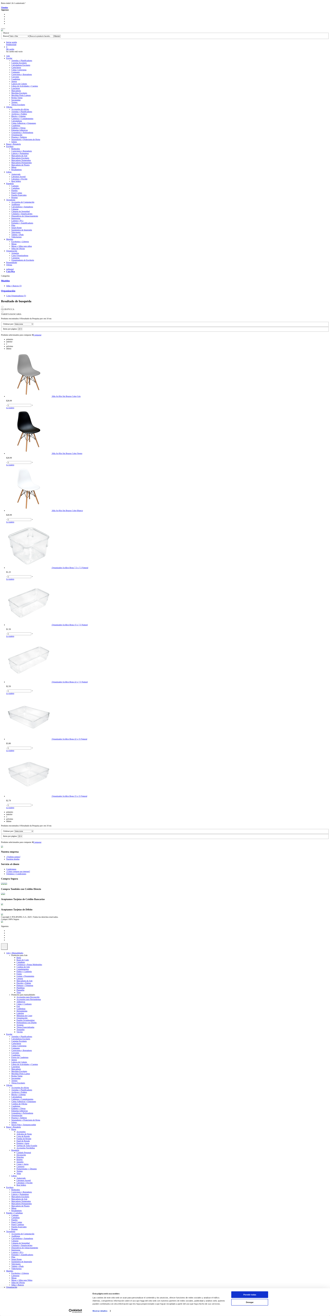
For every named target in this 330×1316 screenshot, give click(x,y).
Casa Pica (10, 271)
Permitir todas (249, 1295)
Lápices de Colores (19, 84)
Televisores (15, 232)
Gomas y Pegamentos (25, 976)
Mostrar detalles (100, 1311)
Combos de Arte (23, 967)
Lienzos (19, 978)
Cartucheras (16, 67)
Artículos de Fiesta (24, 1134)
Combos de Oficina (19, 1104)
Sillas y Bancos (17, 1285)
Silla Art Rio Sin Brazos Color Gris (66, 396)
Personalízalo (11, 262)
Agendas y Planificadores (21, 60)
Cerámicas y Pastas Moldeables (29, 964)
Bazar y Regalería (13, 144)
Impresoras (15, 218)
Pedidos (9, 44)
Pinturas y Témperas (24, 985)
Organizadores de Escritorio (22, 260)
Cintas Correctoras (18, 70)
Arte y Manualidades (14, 953)
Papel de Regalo (23, 1141)
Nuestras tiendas (12, 859)
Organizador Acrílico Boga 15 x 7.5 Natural (70, 625)
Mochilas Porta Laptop (20, 1074)
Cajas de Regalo (23, 1136)
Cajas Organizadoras (19, 255)
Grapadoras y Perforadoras (22, 132)
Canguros (20, 1166)
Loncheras (15, 88)
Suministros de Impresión (21, 230)
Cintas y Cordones (24, 1004)
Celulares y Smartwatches (21, 214)
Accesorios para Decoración (27, 997)
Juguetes (19, 1162)
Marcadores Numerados (21, 160)
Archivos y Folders (19, 114)
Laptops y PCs (17, 221)
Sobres (14, 142)
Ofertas (9, 265)
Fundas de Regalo (23, 1139)
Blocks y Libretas (18, 116)
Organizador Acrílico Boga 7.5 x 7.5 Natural (70, 568)
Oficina (9, 107)
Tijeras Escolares (18, 105)
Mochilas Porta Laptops (21, 95)
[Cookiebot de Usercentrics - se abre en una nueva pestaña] (75, 1311)
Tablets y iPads (17, 235)
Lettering (20, 1013)
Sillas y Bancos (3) (14, 286)
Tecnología (10, 200)
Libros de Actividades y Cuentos (24, 86)
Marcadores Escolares (20, 158)
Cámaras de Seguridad (20, 211)
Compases (15, 72)
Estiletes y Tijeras (18, 128)
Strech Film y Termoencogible (23, 1125)
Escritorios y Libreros (20, 241)
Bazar (13, 1129)
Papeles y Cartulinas (14, 1213)
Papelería (10, 183)
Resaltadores (16, 170)
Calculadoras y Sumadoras (22, 207)
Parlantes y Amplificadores (22, 223)
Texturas (19, 1025)
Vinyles (19, 1032)
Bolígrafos (15, 149)
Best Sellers (16, 181)
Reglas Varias (16, 98)
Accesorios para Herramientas (28, 999)
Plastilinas (20, 988)
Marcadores (16, 91)
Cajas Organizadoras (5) (16, 296)
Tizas (18, 992)
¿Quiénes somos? (13, 857)
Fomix (19, 974)
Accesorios (21, 1132)
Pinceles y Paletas (23, 983)
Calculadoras (16, 121)
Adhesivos (20, 1002)
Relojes (19, 1159)
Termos (14, 102)
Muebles (9, 239)
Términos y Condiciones (16, 874)
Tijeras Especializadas (25, 1027)
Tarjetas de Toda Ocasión (26, 1146)
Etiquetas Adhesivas (19, 130)
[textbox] (41, 36)
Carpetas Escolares (19, 63)
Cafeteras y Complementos (22, 118)
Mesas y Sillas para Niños (21, 1280)
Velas (18, 1173)
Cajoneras (15, 258)
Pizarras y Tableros (19, 137)
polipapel (10, 269)
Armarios (15, 253)
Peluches (20, 1157)
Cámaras (14, 209)
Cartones (15, 186)
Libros (8, 172)
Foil (18, 1006)
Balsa (18, 958)
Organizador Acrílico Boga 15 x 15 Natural (69, 796)
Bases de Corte (22, 960)
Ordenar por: (8, 324)
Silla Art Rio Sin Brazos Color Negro (67, 453)
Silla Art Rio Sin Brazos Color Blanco (67, 510)
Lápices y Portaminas (20, 153)
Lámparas (15, 1275)
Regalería (15, 1150)
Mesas (13, 244)
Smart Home (16, 228)
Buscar (6, 36)
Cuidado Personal (23, 1152)
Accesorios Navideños (25, 1148)
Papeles (14, 190)
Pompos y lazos (22, 1143)
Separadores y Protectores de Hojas (25, 139)
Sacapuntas (15, 100)
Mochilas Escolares (19, 93)
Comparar (37, 335)
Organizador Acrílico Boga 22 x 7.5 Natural (70, 682)
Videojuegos (16, 237)
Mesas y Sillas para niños (21, 246)
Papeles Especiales (19, 195)
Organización (16, 135)
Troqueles (20, 1029)
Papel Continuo (17, 1224)
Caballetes (20, 962)
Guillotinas (20, 1009)
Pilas (13, 225)
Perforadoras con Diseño (26, 1022)
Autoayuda (15, 174)
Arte (8, 56)
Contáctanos (11, 869)
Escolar (9, 58)
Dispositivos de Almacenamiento (24, 216)
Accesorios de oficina (20, 109)
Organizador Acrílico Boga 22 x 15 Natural (69, 739)
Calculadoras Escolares (20, 65)
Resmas (14, 197)
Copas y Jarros (22, 1164)
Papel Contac (16, 193)
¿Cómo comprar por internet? (18, 871)
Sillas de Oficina (18, 248)
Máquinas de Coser (24, 1016)
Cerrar (4, 948)
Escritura (9, 146)
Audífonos (15, 204)
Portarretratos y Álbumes (26, 1169)
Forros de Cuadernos (19, 1057)
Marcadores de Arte (19, 156)
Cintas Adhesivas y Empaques (23, 123)
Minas (13, 167)
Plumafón (20, 990)
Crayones (15, 77)
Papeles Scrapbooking (25, 1020)
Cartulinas (15, 188)
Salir (14, 44)
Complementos (22, 969)
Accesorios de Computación (22, 202)
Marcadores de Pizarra (20, 165)
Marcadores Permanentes (21, 163)
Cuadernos (15, 79)
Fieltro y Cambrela (24, 971)
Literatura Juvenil (18, 176)
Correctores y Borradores (21, 74)
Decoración (21, 1155)
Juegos (14, 81)
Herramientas (21, 1011)
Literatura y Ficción (19, 179)
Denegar (250, 1302)
